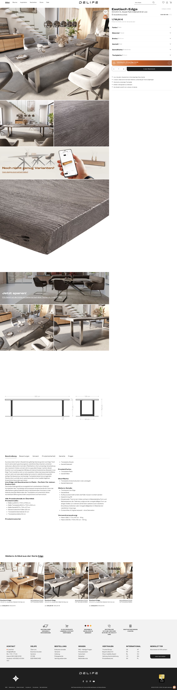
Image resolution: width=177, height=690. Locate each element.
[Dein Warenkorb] (171, 2)
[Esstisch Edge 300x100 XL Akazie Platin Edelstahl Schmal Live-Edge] (111, 580)
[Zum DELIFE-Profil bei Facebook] (83, 681)
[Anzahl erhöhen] (124, 69)
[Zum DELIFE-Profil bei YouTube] (94, 681)
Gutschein (81, 654)
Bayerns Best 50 (107, 652)
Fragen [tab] (70, 456)
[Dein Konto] (167, 2)
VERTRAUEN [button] (107, 646)
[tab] (11, 456)
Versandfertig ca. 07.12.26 (120, 14)
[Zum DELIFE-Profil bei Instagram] (87, 681)
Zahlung (57, 654)
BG (138, 656)
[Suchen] (153, 2)
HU (138, 654)
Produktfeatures (107, 658)
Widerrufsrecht (20, 687)
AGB (6, 687)
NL (127, 654)
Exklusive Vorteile (60, 649)
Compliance (35, 687)
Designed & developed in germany (88, 631)
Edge (40, 556)
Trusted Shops (107, 649)
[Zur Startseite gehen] (88, 2)
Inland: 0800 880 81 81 (14, 656)
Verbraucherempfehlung (110, 656)
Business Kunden (36, 652)
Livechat (11, 649)
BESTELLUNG (60, 646)
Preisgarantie (58, 656)
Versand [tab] (35, 456)
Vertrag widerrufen (60, 658)
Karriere (33, 654)
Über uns (33, 649)
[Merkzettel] (163, 2)
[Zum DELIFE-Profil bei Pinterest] (90, 681)
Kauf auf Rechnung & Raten (130, 630)
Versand (57, 652)
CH (138, 652)
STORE (33, 656)
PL (138, 658)
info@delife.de (11, 652)
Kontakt (11, 646)
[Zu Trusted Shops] (161, 678)
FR (127, 652)
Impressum (28, 687)
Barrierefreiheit (43, 687)
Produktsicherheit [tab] (48, 456)
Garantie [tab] (62, 456)
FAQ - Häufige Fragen (85, 649)
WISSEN (81, 646)
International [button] (133, 646)
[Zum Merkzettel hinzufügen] (105, 12)
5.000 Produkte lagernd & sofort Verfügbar (67, 631)
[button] (88, 654)
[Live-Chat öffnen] (174, 687)
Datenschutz (12, 687)
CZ (127, 656)
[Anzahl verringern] (114, 69)
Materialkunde (83, 658)
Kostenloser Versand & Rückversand (46, 631)
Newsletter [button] (156, 646)
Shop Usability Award (109, 654)
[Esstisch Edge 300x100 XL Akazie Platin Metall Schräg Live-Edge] (66, 580)
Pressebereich (83, 652)
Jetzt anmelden (160, 656)
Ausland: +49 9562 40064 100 (15, 660)
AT (138, 649)
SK (127, 658)
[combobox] (142, 2)
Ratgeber (81, 656)
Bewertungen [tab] (24, 456)
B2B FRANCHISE (36, 658)
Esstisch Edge (5, 600)
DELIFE (34, 646)
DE (127, 649)
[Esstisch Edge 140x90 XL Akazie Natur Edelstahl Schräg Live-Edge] (22, 580)
